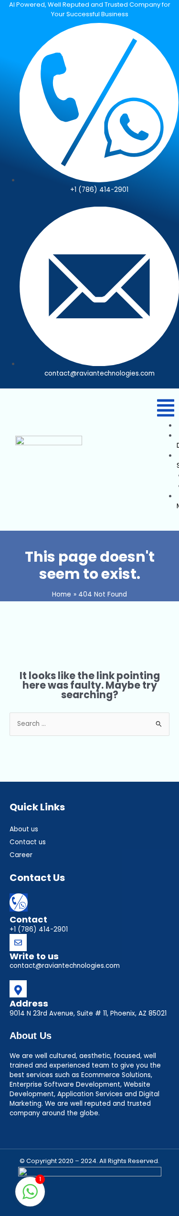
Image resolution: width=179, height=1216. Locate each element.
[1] (30, 1197)
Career (21, 855)
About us (24, 829)
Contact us (28, 842)
